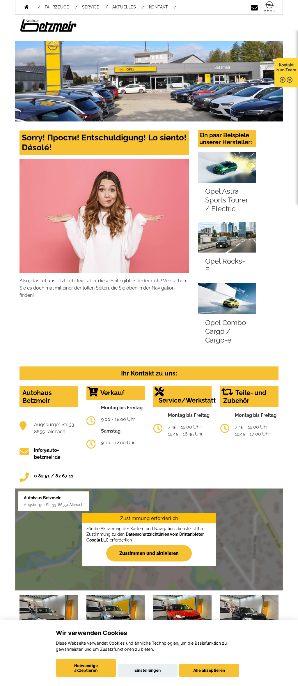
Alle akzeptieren (209, 670)
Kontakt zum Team (286, 67)
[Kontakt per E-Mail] (254, 7)
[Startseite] (269, 7)
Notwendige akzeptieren (86, 668)
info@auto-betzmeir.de (47, 453)
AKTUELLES (124, 7)
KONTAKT (158, 7)
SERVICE (90, 7)
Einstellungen (147, 670)
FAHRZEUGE (57, 7)
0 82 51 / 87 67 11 (53, 476)
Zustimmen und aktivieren (149, 553)
